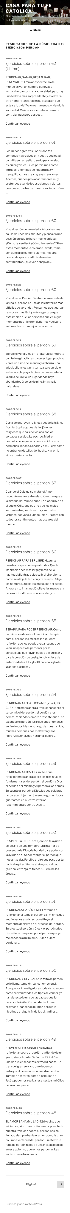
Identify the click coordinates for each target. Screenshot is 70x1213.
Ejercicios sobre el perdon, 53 (30, 763)
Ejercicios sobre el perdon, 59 (30, 345)
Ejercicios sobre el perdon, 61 (30, 142)
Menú (37, 29)
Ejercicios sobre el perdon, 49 (30, 1039)
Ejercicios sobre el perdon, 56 (30, 552)
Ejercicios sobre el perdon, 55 (30, 621)
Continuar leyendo (18, 123)
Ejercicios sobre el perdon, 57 (30, 483)
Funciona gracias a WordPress (24, 1204)
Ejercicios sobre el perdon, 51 (30, 901)
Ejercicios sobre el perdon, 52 (30, 832)
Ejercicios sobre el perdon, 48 (30, 1113)
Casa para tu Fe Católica (29, 8)
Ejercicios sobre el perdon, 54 (30, 694)
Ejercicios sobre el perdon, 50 (30, 970)
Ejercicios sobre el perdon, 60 (30, 220)
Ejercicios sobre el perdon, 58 (30, 414)
